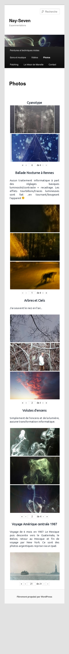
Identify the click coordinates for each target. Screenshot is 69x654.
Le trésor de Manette (34, 64)
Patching (14, 64)
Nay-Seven (20, 20)
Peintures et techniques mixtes (24, 50)
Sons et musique (18, 57)
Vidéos (34, 57)
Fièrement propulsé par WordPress (34, 596)
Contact (52, 64)
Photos (46, 57)
